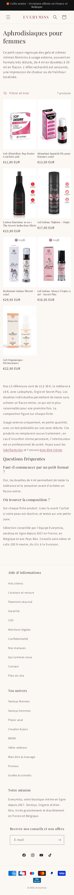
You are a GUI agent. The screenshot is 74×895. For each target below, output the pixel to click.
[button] (8, 17)
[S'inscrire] (59, 840)
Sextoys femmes (19, 701)
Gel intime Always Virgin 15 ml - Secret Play (54, 293)
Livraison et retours (21, 592)
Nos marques (17, 648)
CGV (11, 620)
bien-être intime (51, 450)
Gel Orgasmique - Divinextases (14, 361)
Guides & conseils (19, 775)
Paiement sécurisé (20, 602)
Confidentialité (18, 639)
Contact (13, 666)
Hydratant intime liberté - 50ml (19, 293)
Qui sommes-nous (20, 657)
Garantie (14, 611)
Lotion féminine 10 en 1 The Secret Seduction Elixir (19, 224)
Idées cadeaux (17, 747)
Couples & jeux (18, 729)
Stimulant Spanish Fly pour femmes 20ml (54, 155)
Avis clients (15, 583)
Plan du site (16, 675)
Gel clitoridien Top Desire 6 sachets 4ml (19, 155)
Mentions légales (19, 629)
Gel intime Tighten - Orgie (53, 222)
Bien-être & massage (21, 757)
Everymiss (41, 887)
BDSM (12, 738)
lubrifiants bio (13, 450)
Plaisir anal (15, 720)
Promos (13, 766)
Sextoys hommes (19, 711)
